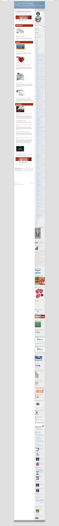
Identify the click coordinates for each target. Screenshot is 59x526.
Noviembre (37, 481)
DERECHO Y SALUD (38, 452)
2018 (36, 44)
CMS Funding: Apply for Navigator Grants (40, 127)
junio (36, 51)
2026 (36, 38)
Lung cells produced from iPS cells (21, 153)
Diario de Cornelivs (38, 457)
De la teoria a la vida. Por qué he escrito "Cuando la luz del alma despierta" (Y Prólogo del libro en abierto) (41, 459)
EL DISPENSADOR (38, 437)
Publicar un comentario (17, 170)
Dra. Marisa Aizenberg (38, 462)
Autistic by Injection (38, 483)
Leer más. (17, 39)
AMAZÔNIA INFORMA (38, 493)
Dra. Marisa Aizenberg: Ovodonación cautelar (40, 126)
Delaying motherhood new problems (21, 120)
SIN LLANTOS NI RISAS (41, 489)
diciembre (37, 47)
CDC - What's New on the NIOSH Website (40, 134)
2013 (36, 221)
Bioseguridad (37, 447)
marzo (36, 218)
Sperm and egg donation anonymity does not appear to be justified (24, 114)
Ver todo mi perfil (36, 266)
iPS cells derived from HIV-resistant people (22, 131)
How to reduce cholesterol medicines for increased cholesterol (41, 502)
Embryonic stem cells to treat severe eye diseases (22, 36)
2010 (36, 223)
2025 (36, 39)
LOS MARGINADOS (38, 444)
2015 (36, 46)
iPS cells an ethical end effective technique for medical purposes (24, 125)
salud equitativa (40, 246)
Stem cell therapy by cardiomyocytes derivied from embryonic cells (23, 65)
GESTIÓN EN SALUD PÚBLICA (26, 3)
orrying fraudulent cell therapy (21, 51)
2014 (36, 220)
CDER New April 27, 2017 (38, 193)
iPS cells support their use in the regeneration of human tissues (24, 138)
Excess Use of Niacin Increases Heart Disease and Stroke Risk (41, 472)
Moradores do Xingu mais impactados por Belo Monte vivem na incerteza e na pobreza (40, 495)
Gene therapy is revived (19, 82)
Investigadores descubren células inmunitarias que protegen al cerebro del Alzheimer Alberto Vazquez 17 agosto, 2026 (40, 435)
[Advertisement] (21, 177)
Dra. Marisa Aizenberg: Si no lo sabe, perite (40, 86)
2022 (36, 41)
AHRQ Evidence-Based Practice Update (40, 116)
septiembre (37, 49)
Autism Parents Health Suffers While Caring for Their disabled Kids (41, 484)
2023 (36, 40)
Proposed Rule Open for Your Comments (40, 172)
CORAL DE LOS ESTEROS (39, 506)
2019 (36, 43)
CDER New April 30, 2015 (38, 91)
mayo (36, 52)
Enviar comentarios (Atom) (21, 184)
